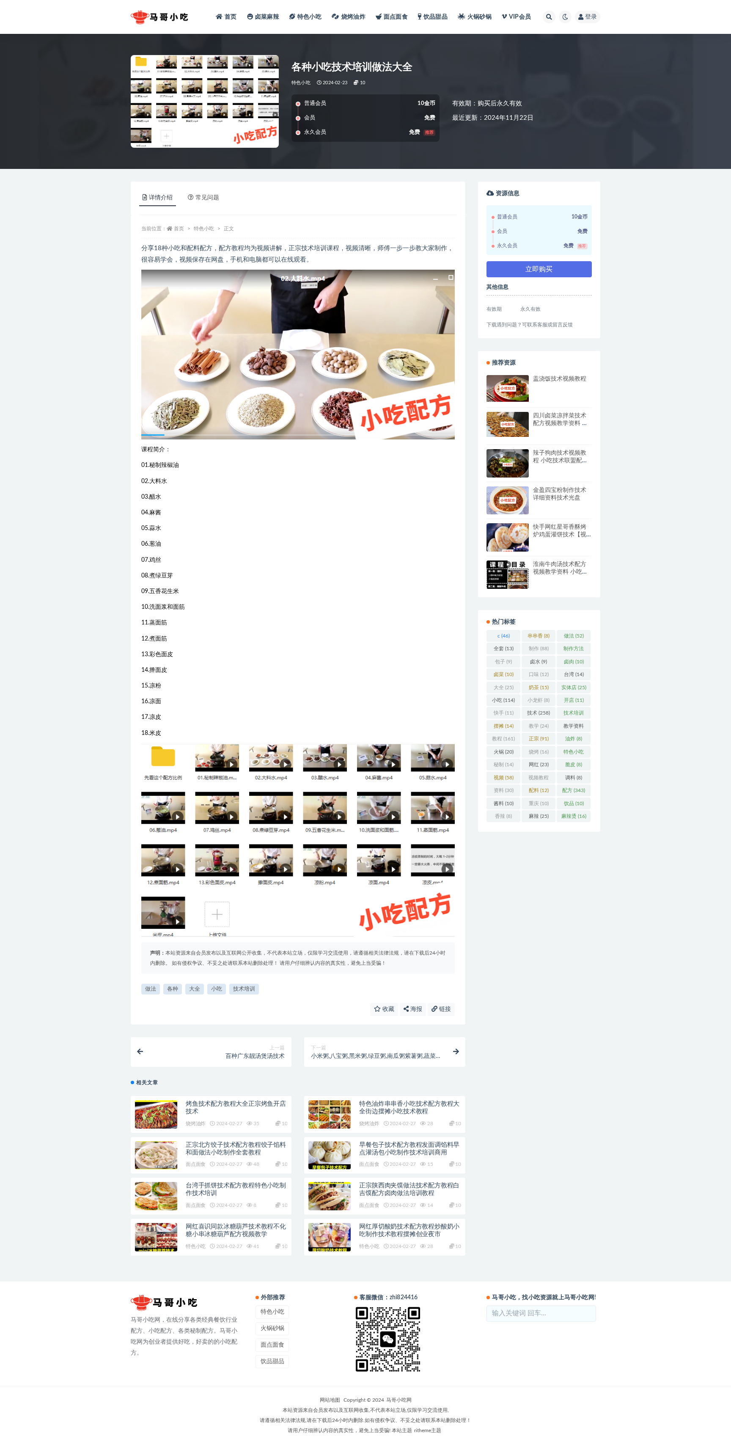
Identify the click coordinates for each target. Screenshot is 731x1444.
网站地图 (330, 1400)
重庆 (539, 803)
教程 (503, 738)
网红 (539, 764)
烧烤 (539, 751)
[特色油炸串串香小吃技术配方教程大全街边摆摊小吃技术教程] (329, 1114)
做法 (150, 989)
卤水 (538, 661)
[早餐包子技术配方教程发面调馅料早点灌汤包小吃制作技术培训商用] (329, 1155)
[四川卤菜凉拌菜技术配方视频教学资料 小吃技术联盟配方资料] (507, 424)
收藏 (387, 1009)
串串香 (539, 635)
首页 (230, 17)
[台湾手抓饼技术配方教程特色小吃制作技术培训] (156, 1196)
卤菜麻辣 (267, 17)
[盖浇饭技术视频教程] (507, 388)
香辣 (503, 816)
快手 (504, 712)
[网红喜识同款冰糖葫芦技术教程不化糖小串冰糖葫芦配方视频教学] (156, 1237)
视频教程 (538, 779)
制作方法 (573, 650)
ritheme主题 (427, 1430)
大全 (194, 989)
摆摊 (504, 726)
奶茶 (539, 687)
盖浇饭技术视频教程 (559, 379)
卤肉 (574, 661)
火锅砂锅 (479, 17)
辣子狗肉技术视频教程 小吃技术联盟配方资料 (560, 460)
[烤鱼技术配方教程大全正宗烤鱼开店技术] (156, 1114)
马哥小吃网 (399, 1400)
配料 (539, 790)
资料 (504, 790)
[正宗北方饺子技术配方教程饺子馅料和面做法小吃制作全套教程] (156, 1155)
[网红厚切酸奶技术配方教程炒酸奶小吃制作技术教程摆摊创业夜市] (329, 1237)
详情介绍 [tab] (161, 198)
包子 (503, 661)
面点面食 (396, 17)
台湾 (574, 674)
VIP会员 (520, 17)
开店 (574, 700)
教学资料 (573, 727)
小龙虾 (539, 700)
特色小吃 (309, 17)
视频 (504, 777)
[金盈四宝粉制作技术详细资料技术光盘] (507, 500)
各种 (172, 989)
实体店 (573, 687)
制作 (539, 648)
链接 (444, 1009)
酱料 (504, 803)
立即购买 (538, 269)
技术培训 (244, 989)
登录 (591, 17)
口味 (539, 674)
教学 (539, 726)
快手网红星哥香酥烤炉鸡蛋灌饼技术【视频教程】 (559, 534)
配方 (573, 790)
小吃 (216, 989)
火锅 (504, 751)
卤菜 (504, 674)
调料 (573, 777)
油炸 (573, 738)
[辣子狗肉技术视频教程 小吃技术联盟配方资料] (507, 464)
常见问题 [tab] (207, 198)
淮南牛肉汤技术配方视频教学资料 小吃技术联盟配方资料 (560, 572)
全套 (504, 648)
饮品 (574, 803)
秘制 (504, 764)
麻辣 (539, 816)
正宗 (539, 738)
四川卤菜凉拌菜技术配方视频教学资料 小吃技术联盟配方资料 (560, 423)
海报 (415, 1009)
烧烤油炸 (353, 17)
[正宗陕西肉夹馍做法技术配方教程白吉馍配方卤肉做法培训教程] (329, 1196)
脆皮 (573, 764)
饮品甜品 (435, 17)
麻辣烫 (573, 816)
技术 (538, 712)
